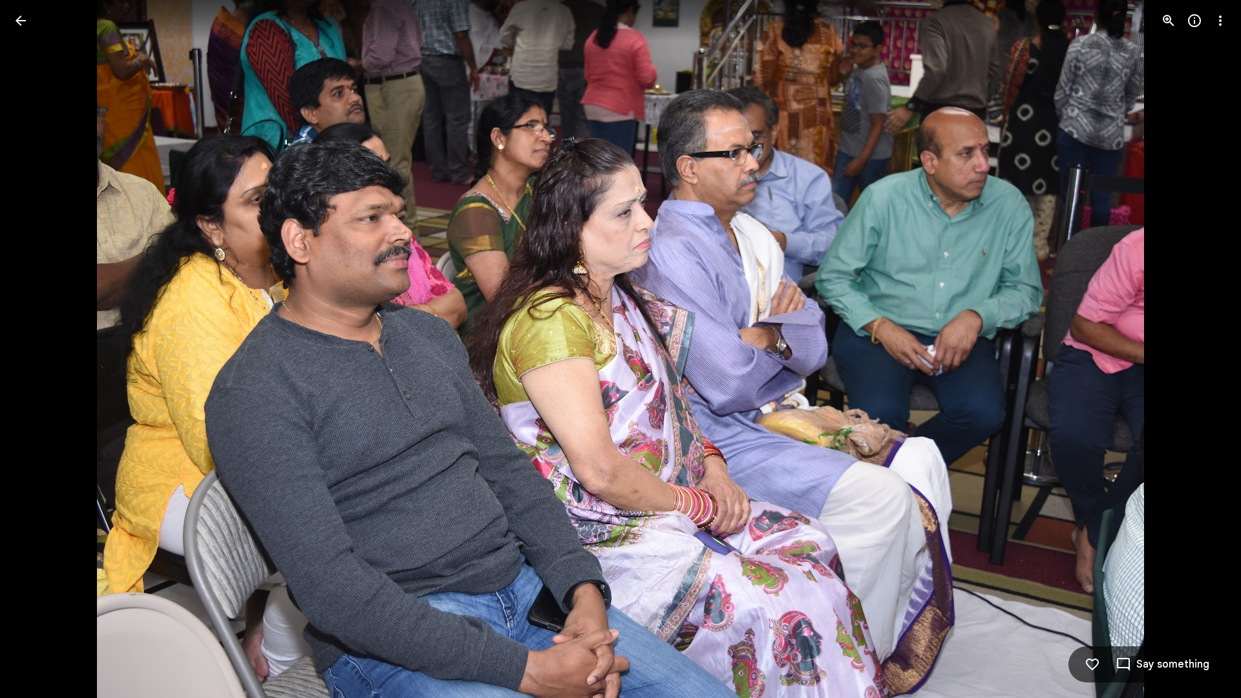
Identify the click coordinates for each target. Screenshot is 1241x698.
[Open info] (1194, 21)
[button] (36, 349)
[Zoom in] (1169, 21)
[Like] (1092, 664)
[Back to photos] (20, 20)
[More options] (1220, 21)
